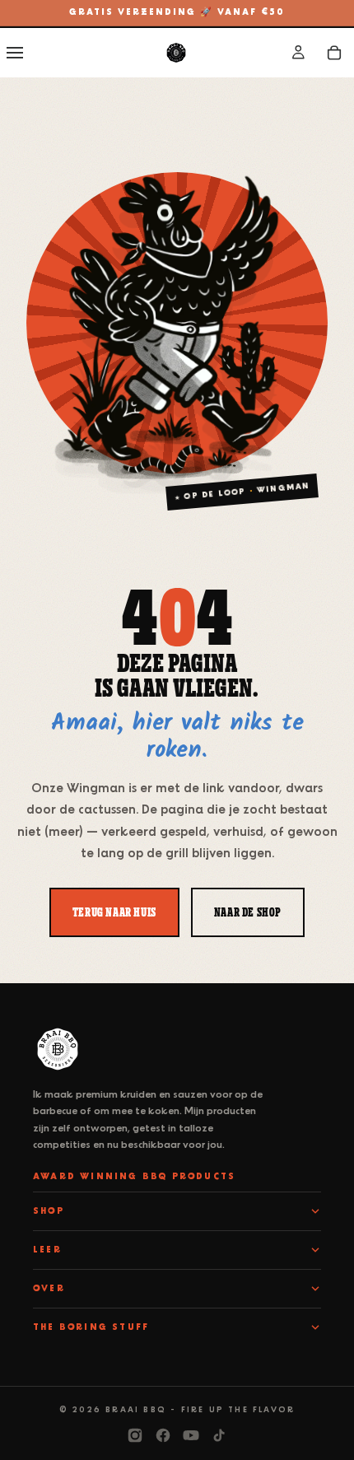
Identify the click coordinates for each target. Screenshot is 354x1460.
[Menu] (15, 52)
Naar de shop (248, 911)
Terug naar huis (114, 911)
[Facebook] (163, 1435)
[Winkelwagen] (334, 53)
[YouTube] (191, 1435)
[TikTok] (219, 1435)
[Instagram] (135, 1435)
